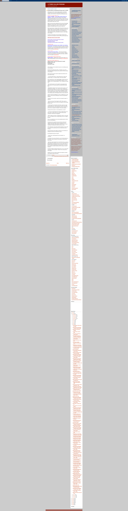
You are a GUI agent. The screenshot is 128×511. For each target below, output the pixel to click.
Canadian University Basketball (76, 218)
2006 (73, 502)
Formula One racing (75, 230)
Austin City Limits (74, 252)
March (74, 494)
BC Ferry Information (75, 98)
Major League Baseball (75, 212)
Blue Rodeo (73, 260)
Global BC (73, 47)
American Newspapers (75, 160)
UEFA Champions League (75, 223)
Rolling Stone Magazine (75, 237)
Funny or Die (74, 294)
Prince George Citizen (75, 38)
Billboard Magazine (74, 241)
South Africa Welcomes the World (77, 124)
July (73, 320)
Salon (73, 178)
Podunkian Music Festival (75, 135)
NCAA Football (74, 209)
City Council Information (75, 66)
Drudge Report (74, 184)
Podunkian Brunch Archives (77, 481)
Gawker (73, 183)
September (74, 318)
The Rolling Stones (74, 285)
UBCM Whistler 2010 (75, 71)
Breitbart (73, 179)
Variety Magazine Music (75, 242)
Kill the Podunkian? (75, 349)
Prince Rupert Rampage (75, 202)
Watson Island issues (75, 74)
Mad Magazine (74, 297)
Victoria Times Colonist (75, 51)
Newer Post (48, 163)
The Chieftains (74, 265)
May (73, 323)
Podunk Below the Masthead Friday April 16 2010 (61, 156)
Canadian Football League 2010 (76, 126)
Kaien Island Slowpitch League (76, 112)
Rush (72, 280)
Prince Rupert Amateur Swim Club (77, 111)
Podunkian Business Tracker (76, 85)
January (74, 497)
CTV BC (73, 46)
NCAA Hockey (74, 197)
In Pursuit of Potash (75, 81)
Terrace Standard (74, 29)
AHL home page (74, 198)
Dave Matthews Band (75, 275)
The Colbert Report (74, 292)
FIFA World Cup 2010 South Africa (77, 125)
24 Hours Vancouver (75, 52)
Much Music (74, 248)
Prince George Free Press (76, 39)
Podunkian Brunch (74, 134)
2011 (73, 312)
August (74, 319)
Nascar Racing (74, 233)
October (74, 317)
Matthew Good (74, 268)
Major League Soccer (75, 225)
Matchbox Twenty (74, 270)
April (73, 324)
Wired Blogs (73, 185)
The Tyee (73, 53)
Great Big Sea (74, 269)
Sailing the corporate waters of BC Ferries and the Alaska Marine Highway (77, 83)
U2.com (73, 284)
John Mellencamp (74, 276)
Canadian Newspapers (75, 159)
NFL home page (74, 208)
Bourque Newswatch (75, 188)
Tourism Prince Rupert (75, 120)
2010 (73, 313)
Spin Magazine (74, 238)
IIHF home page (74, 203)
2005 (73, 503)
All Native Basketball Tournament (77, 113)
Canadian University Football (76, 207)
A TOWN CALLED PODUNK (56, 4)
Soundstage (73, 253)
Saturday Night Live (75, 298)
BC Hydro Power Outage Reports (77, 99)
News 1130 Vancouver (75, 56)
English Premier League (75, 224)
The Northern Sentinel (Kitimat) (76, 33)
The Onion (73, 293)
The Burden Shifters (76, 422)
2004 (73, 504)
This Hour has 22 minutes (75, 289)
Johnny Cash (74, 264)
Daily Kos (73, 173)
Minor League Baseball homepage (77, 213)
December (74, 314)
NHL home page (74, 193)
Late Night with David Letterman (76, 299)
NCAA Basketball (74, 217)
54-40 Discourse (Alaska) (75, 63)
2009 (73, 498)
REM (72, 279)
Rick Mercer (73, 288)
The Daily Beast (74, 175)
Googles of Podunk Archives (76, 60)
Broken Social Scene (75, 263)
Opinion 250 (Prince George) (76, 40)
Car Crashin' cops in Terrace (77, 390)
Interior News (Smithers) (75, 34)
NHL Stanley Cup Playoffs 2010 (76, 129)
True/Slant (73, 169)
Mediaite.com (74, 174)
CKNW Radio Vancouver (75, 57)
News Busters (74, 189)
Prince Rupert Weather (75, 88)
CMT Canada (74, 251)
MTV (72, 246)
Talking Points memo (75, 180)
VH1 (72, 247)
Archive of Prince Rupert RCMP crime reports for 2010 (76, 382)
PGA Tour (73, 228)
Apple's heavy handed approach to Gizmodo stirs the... (77, 343)
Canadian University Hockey (76, 196)
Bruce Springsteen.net (75, 281)
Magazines (73, 165)
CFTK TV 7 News (74, 22)
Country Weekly (74, 243)
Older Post (67, 163)
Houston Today (74, 35)
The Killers (73, 274)
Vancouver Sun (74, 48)
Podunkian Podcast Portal (76, 166)
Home (58, 163)
